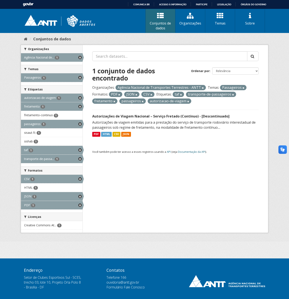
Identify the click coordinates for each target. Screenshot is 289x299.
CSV (116, 134)
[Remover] (203, 87)
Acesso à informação (172, 4)
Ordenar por (200, 71)
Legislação (224, 4)
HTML (106, 134)
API (169, 152)
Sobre (250, 23)
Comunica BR (141, 4)
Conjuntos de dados (160, 25)
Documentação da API (191, 152)
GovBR (28, 4)
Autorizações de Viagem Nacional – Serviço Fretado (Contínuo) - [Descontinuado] (161, 116)
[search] (253, 56)
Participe (202, 4)
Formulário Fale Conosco (125, 287)
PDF (96, 134)
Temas (220, 23)
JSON (126, 134)
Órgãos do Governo (253, 4)
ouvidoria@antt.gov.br (122, 282)
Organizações (190, 23)
